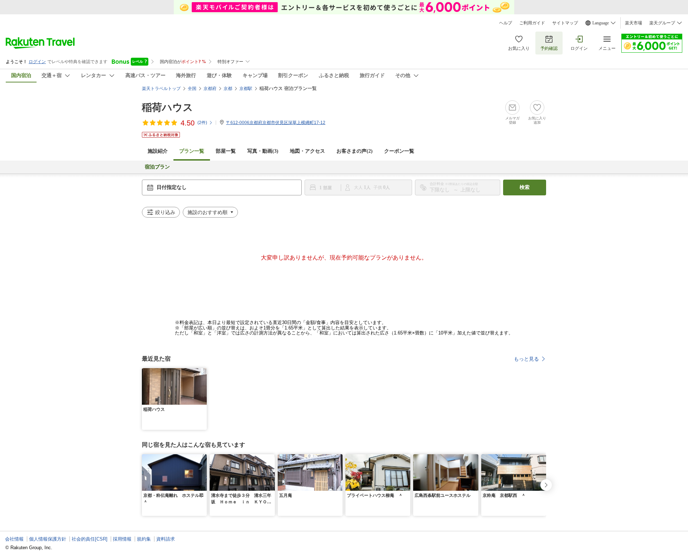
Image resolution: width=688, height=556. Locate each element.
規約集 (144, 539)
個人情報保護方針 (47, 539)
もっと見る (526, 359)
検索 (525, 187)
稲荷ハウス (167, 107)
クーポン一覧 (399, 151)
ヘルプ (505, 22)
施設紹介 (158, 151)
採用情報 (122, 539)
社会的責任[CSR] (90, 539)
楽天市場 (633, 22)
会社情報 (14, 539)
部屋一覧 (226, 151)
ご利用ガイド (532, 22)
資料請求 (165, 539)
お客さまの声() (354, 151)
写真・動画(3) (262, 151)
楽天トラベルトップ (161, 88)
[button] (202, 372)
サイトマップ (565, 22)
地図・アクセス (307, 151)
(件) (202, 122)
